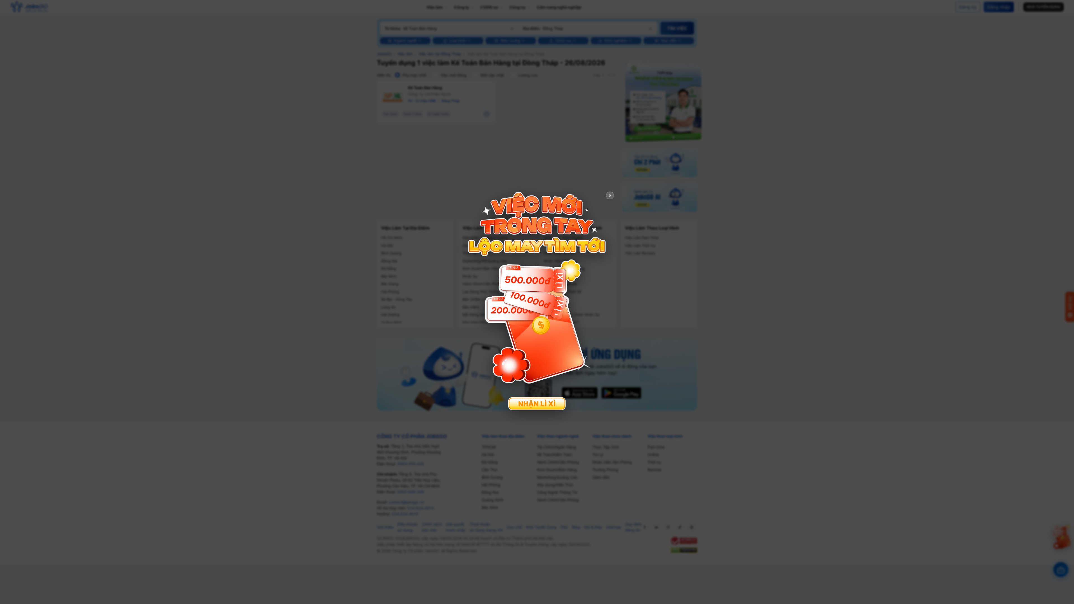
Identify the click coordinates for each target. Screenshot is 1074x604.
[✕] (537, 301)
